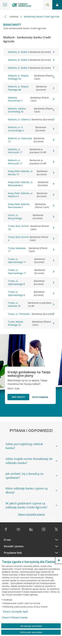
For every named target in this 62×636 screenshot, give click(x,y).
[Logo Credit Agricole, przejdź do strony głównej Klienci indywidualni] (21, 5)
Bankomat (13, 16)
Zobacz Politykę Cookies (15, 617)
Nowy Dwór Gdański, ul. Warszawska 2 (28, 184)
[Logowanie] (57, 5)
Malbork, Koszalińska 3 (28, 99)
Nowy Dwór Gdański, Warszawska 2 (28, 206)
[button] (59, 560)
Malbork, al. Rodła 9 (29, 67)
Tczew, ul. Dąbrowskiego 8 (26, 282)
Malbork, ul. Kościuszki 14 (26, 140)
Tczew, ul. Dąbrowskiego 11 (26, 261)
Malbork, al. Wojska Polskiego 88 (27, 88)
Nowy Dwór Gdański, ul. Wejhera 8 (28, 195)
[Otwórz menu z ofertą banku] (5, 5)
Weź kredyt (18, 396)
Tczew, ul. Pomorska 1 (30, 313)
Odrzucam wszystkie (31, 632)
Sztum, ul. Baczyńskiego (26, 217)
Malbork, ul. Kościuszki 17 (27, 151)
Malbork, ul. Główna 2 (30, 119)
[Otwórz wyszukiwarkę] (47, 5)
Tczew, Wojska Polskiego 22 (29, 323)
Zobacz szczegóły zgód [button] (15, 611)
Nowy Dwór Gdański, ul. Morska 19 (28, 173)
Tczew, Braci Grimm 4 (28, 238)
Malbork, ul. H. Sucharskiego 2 (27, 129)
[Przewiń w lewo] (5, 16)
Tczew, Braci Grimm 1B (28, 228)
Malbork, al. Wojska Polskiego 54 (30, 77)
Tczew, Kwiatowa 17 (28, 250)
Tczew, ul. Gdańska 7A (30, 304)
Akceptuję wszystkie (31, 626)
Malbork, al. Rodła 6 (29, 51)
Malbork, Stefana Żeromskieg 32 (30, 110)
